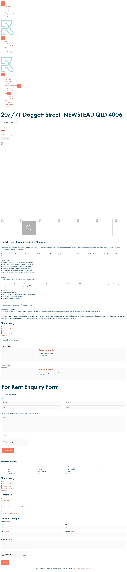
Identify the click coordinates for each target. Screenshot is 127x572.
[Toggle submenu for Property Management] (19, 86)
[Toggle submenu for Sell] (9, 93)
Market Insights (9, 52)
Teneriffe (7, 11)
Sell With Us (10, 43)
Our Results (10, 45)
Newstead (8, 6)
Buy (6, 48)
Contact (7, 54)
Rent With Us (10, 17)
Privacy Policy (80, 568)
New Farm (8, 9)
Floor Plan (5, 138)
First (2, 524)
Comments (6, 539)
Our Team (7, 50)
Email (40, 358)
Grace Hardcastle (47, 350)
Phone (69, 531)
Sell (6, 41)
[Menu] (3, 3)
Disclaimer (88, 568)
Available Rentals (11, 15)
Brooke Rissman (46, 369)
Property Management (11, 13)
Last (66, 524)
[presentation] (15, 443)
